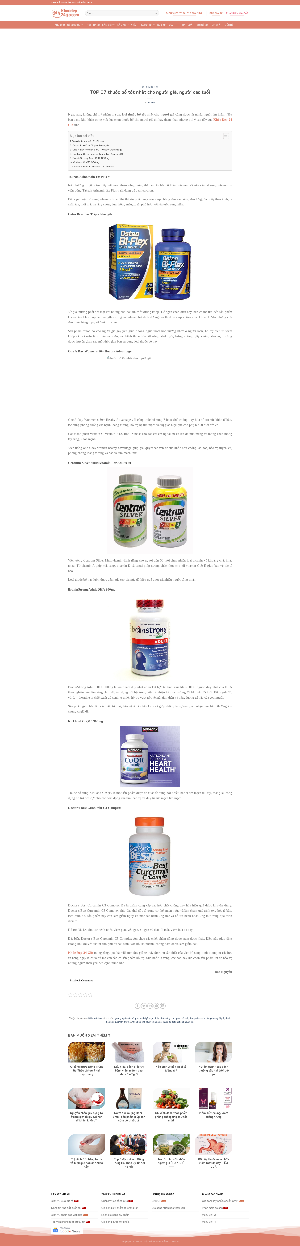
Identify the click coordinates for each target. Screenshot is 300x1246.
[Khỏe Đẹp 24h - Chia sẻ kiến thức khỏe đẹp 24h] (65, 13)
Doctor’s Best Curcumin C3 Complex (93, 166)
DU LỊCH (161, 24)
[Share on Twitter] (144, 1006)
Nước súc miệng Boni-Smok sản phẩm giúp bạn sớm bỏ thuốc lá (129, 1116)
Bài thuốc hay (150, 87)
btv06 (151, 102)
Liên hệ (228, 24)
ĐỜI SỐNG (202, 24)
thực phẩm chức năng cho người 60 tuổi (168, 1018)
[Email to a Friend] (150, 1006)
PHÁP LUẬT (187, 24)
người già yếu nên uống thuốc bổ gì (131, 1018)
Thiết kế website (151, 1241)
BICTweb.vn (172, 1241)
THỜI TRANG (92, 24)
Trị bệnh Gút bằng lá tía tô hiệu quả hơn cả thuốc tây (86, 1162)
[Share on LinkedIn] (163, 1006)
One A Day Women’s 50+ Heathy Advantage (97, 149)
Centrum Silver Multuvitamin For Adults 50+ (98, 154)
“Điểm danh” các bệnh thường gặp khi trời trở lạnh (213, 1070)
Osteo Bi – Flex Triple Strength (91, 145)
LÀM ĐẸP (107, 24)
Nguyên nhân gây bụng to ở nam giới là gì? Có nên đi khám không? (86, 1116)
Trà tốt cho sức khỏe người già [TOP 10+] (171, 1161)
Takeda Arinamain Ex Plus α (88, 141)
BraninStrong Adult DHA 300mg (91, 158)
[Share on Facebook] (137, 1006)
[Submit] (156, 13)
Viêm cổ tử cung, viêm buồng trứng (213, 1114)
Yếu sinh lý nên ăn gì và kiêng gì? (171, 1068)
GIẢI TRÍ (173, 24)
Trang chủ (58, 24)
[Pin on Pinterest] (156, 1006)
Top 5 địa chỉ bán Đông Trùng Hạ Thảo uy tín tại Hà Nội (129, 1162)
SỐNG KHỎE (73, 24)
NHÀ (133, 24)
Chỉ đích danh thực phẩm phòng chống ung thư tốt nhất (171, 1116)
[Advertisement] (150, 54)
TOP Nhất (216, 24)
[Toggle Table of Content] (224, 136)
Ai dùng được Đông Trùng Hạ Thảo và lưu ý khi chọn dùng (86, 1070)
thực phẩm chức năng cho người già (206, 1018)
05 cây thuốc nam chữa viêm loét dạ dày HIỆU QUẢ (213, 1162)
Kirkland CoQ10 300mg (87, 162)
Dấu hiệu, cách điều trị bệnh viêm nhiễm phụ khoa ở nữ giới (129, 1070)
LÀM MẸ (121, 24)
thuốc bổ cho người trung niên (147, 1021)
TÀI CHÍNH (146, 24)
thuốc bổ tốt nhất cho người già (178, 1021)
